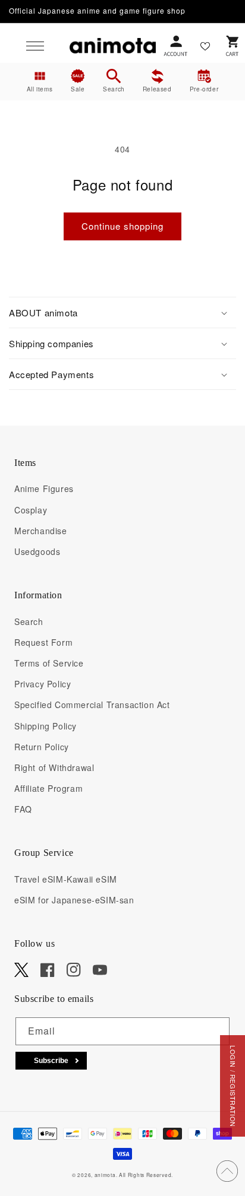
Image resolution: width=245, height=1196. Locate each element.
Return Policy (41, 747)
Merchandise (40, 531)
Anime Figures (44, 488)
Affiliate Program (48, 788)
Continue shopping (122, 226)
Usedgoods (37, 551)
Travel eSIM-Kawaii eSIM (65, 879)
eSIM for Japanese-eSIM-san (74, 900)
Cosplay (30, 510)
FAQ (23, 809)
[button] (35, 46)
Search (28, 621)
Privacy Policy (42, 684)
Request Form (43, 642)
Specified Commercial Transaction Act (92, 704)
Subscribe (51, 1061)
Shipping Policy (45, 726)
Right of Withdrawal (54, 767)
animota (105, 1174)
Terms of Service (49, 663)
